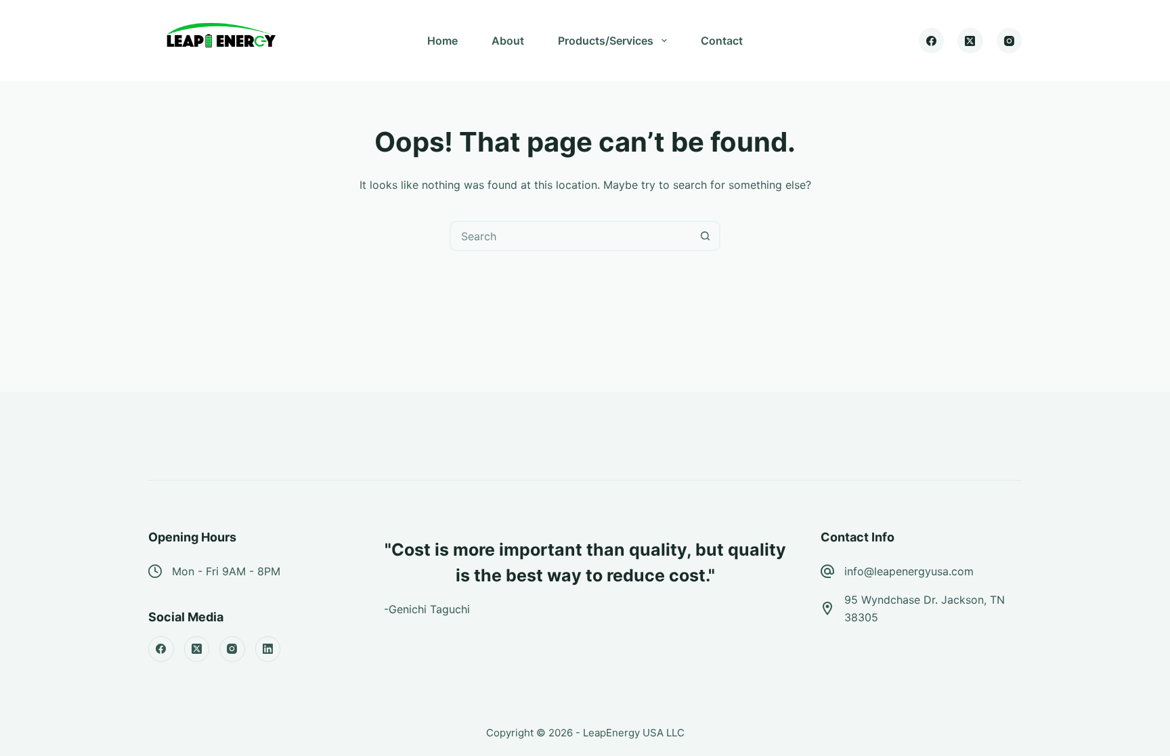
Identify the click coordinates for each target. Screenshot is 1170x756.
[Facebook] (932, 40)
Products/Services (605, 40)
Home (442, 40)
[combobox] (571, 236)
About (508, 40)
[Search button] (705, 236)
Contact (722, 40)
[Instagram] (1009, 40)
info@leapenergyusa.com (909, 571)
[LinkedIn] (268, 649)
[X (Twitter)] (970, 40)
